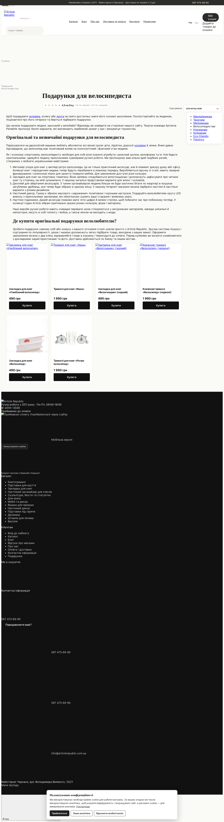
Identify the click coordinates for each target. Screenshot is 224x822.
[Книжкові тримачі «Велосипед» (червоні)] (161, 264)
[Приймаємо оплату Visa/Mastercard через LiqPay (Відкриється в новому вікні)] (34, 414)
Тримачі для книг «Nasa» (69, 289)
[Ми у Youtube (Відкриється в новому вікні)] (76, 587)
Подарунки (149, 21)
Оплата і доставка (19, 549)
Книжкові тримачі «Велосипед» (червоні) (157, 290)
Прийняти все (59, 813)
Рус (196, 22)
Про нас (95, 21)
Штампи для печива (21, 518)
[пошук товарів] (41, 30)
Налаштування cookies (14, 446)
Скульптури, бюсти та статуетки (29, 495)
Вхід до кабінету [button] (18, 533)
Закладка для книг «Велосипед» (20, 362)
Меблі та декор (18, 501)
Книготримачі (17, 482)
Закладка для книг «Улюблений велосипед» (24, 290)
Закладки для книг (20, 488)
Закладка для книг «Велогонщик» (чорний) (113, 290)
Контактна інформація (22, 552)
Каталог (73, 21)
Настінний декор (19, 508)
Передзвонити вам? (18, 624)
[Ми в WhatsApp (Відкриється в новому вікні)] (126, 587)
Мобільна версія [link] (61, 439)
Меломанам (201, 123)
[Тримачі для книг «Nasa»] (72, 264)
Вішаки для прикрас (21, 505)
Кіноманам (200, 129)
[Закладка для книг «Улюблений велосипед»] (27, 264)
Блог (84, 21)
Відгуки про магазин (21, 543)
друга (60, 116)
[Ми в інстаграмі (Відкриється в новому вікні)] (26, 587)
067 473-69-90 (10, 619)
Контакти (134, 21)
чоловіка (34, 116)
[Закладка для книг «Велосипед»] (27, 336)
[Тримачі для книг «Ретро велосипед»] (72, 336)
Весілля (13, 521)
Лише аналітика (81, 813)
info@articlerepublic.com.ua (68, 753)
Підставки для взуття (22, 485)
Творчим (199, 119)
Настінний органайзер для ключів (30, 491)
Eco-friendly (201, 136)
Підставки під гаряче (21, 511)
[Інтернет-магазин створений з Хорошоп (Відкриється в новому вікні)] (64, 472)
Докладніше (83, 806)
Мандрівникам (202, 116)
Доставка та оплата (114, 21)
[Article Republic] (12, 401)
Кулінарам (199, 133)
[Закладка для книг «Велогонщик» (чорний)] (116, 264)
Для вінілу (14, 498)
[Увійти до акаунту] (159, 33)
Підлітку (198, 139)
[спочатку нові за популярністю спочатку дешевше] (202, 108)
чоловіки (140, 145)
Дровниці (14, 514)
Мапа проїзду (10, 785)
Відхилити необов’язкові (109, 813)
